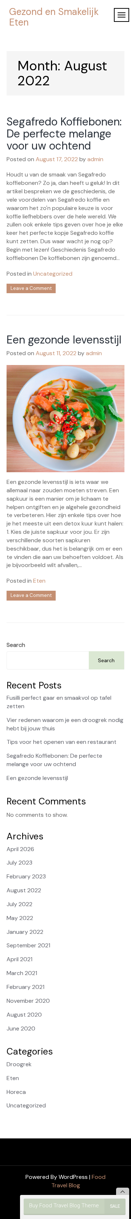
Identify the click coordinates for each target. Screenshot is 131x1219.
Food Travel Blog (78, 1181)
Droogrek (19, 1064)
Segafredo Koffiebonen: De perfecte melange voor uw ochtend (64, 133)
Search (16, 645)
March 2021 (22, 973)
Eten (39, 581)
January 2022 (25, 932)
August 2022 (24, 890)
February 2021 (25, 987)
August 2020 (24, 1014)
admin (95, 159)
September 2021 (28, 945)
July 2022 (19, 904)
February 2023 (26, 876)
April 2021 (19, 959)
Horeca (16, 1092)
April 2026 (20, 849)
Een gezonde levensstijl (64, 340)
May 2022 (20, 918)
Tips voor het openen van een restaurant (61, 742)
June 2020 (21, 1028)
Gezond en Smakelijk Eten (54, 16)
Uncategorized (52, 273)
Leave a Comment (31, 288)
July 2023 (19, 862)
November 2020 (28, 1001)
